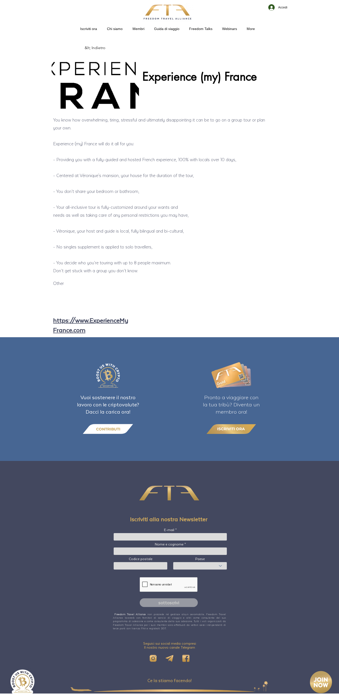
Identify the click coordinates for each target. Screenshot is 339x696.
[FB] (186, 658)
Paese (200, 559)
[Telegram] (169, 658)
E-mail (169, 530)
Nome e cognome (169, 544)
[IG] (153, 658)
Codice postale (140, 559)
